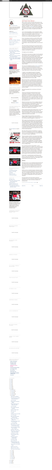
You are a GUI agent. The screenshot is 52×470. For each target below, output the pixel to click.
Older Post (41, 185)
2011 (11, 460)
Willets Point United (13, 25)
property (10, 42)
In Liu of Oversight (13, 415)
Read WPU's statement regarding (14, 39)
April (12, 454)
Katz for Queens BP (14, 440)
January (12, 458)
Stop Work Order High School (13, 183)
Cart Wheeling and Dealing (13, 170)
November (12, 391)
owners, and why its (16, 42)
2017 (11, 383)
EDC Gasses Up (13, 411)
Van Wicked (11, 172)
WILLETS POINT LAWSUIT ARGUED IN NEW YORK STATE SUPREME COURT (14, 58)
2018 (11, 382)
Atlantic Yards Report (13, 361)
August (12, 395)
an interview (32, 26)
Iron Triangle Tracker (13, 368)
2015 (11, 384)
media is (14, 43)
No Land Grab (12, 370)
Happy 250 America (12, 182)
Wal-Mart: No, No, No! (14, 446)
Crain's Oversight (13, 400)
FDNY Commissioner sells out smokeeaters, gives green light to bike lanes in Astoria (14, 186)
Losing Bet (12, 412)
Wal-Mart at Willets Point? (15, 409)
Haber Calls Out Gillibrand (14, 396)
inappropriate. (11, 44)
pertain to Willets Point (13, 41)
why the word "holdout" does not (15, 40)
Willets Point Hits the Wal (14, 447)
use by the (11, 43)
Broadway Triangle (13, 362)
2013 (11, 387)
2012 (11, 388)
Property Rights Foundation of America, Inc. (14, 373)
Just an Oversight (13, 406)
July (12, 450)
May (12, 453)
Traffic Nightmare (13, 128)
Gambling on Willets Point (14, 429)
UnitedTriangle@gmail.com (13, 32)
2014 (11, 386)
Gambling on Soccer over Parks (15, 413)
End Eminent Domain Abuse (14, 367)
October (12, 392)
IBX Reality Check (12, 179)
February (12, 457)
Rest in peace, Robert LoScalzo (14, 50)
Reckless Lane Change (12, 171)
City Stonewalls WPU (14, 423)
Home (32, 185)
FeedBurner (16, 102)
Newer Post (23, 185)
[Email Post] (37, 182)
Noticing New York (13, 371)
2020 (11, 379)
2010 (11, 461)
